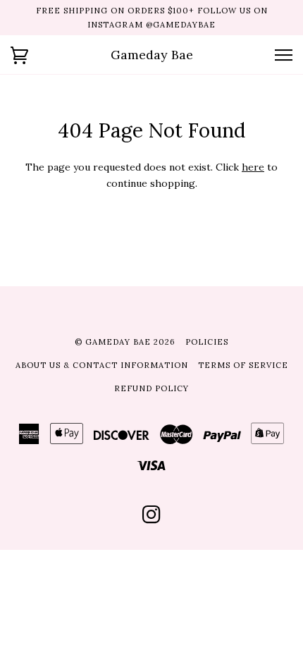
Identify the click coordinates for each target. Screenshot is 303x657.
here (253, 167)
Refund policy (151, 388)
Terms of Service (243, 365)
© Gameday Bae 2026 (125, 342)
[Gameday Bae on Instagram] (151, 519)
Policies (206, 342)
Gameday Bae (152, 55)
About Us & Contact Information (102, 365)
